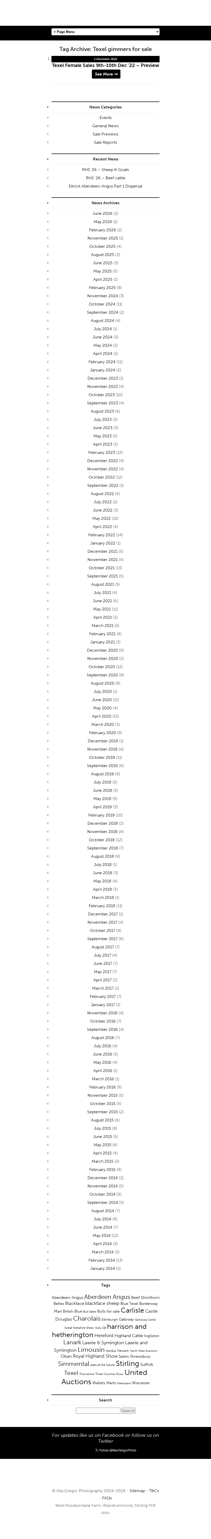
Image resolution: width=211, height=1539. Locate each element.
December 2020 (102, 650)
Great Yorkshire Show (79, 1328)
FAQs (107, 1497)
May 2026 (103, 221)
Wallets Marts (104, 1383)
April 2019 (102, 806)
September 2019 (102, 765)
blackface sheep (102, 1303)
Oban (66, 1356)
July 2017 (102, 955)
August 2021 (102, 584)
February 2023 (101, 452)
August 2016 (102, 1037)
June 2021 (102, 600)
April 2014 (102, 1243)
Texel (71, 1372)
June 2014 (102, 1227)
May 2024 (102, 345)
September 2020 (102, 675)
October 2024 (102, 304)
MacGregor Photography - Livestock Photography (105, 1475)
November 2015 (102, 1095)
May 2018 (102, 881)
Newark (123, 1351)
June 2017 (102, 963)
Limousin (91, 1349)
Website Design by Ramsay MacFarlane (105, 1528)
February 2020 (102, 732)
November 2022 (102, 468)
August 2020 (102, 683)
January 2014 (102, 1268)
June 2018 (102, 872)
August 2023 (102, 411)
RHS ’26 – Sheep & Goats (105, 169)
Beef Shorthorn (145, 1297)
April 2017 (102, 979)
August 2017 (103, 947)
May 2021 (102, 609)
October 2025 (102, 246)
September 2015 (102, 1111)
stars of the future (102, 1365)
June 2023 (102, 427)
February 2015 (102, 1169)
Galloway (126, 1319)
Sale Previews (105, 134)
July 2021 (102, 592)
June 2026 (102, 213)
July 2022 (103, 501)
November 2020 (102, 658)
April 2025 (102, 279)
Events (106, 117)
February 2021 (102, 633)
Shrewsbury (140, 1356)
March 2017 (103, 988)
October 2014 (103, 1194)
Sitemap (137, 1490)
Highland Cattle (129, 1335)
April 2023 (102, 444)
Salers (124, 1356)
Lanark (72, 1342)
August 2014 (102, 1210)
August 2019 (102, 773)
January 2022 (102, 543)
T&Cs (154, 1490)
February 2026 (102, 229)
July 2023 (103, 419)
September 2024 (102, 312)
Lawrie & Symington (103, 1343)
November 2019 (102, 749)
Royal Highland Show (95, 1356)
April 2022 (102, 526)
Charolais (87, 1318)
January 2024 (102, 370)
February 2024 (102, 361)
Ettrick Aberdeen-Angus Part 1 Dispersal (105, 186)
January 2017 (103, 1004)
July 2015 (102, 1128)
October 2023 (102, 394)
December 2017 (103, 914)
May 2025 (102, 271)
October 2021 (102, 567)
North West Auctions (143, 1351)
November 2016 (102, 1012)
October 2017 (102, 930)
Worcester (141, 1383)
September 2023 (102, 403)
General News (105, 125)
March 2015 (102, 1161)
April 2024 (102, 353)
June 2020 (102, 699)
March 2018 (103, 897)
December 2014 (102, 1177)
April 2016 (102, 1070)
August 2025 (102, 254)
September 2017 (102, 938)
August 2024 (102, 320)
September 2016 (102, 1029)
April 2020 (101, 716)
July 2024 (103, 328)
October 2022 (102, 477)
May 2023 (102, 435)
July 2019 (102, 782)
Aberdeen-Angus (67, 1297)
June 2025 (102, 262)
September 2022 (102, 485)
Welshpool (124, 1383)
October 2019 (102, 757)
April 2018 (102, 889)
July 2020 (103, 691)
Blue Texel (129, 1303)
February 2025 (102, 287)
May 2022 (101, 518)
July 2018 (103, 864)
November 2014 (102, 1186)
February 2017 (103, 996)
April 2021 (102, 617)
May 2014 (102, 1235)
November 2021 (102, 559)
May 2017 (102, 971)
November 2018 (102, 831)
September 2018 (102, 848)
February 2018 (102, 905)
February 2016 (102, 1087)
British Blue (72, 1311)
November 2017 (102, 922)
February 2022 (101, 534)
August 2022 (102, 493)
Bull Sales (89, 1311)
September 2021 (102, 576)
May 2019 (102, 798)
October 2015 (103, 1103)
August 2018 (102, 856)
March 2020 (102, 724)
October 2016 (103, 1021)
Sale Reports (105, 142)
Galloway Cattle (145, 1319)
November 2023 (102, 386)
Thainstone (86, 1374)
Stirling (127, 1363)
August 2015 (102, 1120)
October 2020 (102, 666)
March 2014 (103, 1251)
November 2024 (102, 295)
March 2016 (103, 1078)
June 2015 (102, 1136)
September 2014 (102, 1202)
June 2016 (102, 1054)
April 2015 (102, 1153)
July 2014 (102, 1219)
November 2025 (102, 238)
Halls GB (100, 1328)
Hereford (103, 1335)
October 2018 (102, 839)
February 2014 (102, 1260)
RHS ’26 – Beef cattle (105, 177)
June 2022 (102, 510)
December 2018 (102, 823)
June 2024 (102, 337)
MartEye (111, 1351)
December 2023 (102, 378)
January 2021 (102, 642)
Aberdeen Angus (107, 1296)
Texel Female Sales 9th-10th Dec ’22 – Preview (105, 65)
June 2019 (102, 790)
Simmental (73, 1363)
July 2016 (102, 1045)
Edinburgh (110, 1319)
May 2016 (102, 1062)
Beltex (59, 1303)
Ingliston (151, 1335)
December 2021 (102, 551)
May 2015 (102, 1144)
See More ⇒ (106, 74)
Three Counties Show (109, 1374)
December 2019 (103, 740)
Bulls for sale (108, 1311)
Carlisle (132, 1310)
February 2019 (101, 815)
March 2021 (102, 625)
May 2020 (102, 707)
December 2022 (102, 460)
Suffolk (146, 1364)
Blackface (74, 1303)
